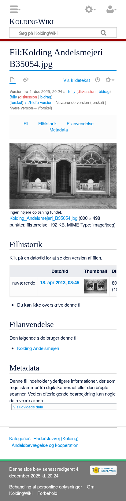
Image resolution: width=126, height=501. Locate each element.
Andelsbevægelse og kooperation (45, 445)
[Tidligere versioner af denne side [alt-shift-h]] (97, 80)
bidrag (104, 91)
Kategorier (19, 438)
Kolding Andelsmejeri (38, 348)
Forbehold (47, 493)
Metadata (59, 129)
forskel (16, 102)
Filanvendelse (80, 123)
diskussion (86, 91)
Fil (26, 123)
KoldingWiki (31, 21)
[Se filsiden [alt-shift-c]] (12, 80)
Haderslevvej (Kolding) (56, 438)
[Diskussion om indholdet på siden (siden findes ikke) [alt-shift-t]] (26, 80)
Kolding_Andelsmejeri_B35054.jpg (43, 218)
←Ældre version (38, 102)
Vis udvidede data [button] (28, 406)
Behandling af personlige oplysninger (45, 486)
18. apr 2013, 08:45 (59, 282)
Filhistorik (47, 123)
